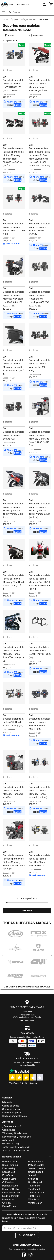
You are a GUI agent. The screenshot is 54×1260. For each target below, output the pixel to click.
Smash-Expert (35, 1171)
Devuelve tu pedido (27, 1065)
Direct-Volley (8, 1168)
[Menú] (3, 12)
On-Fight (6, 1202)
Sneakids (33, 1178)
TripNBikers (34, 1196)
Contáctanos (27, 1011)
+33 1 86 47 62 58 (27, 1020)
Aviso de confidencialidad (15, 1150)
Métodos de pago (11, 1143)
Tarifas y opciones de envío (16, 1147)
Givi (5, 76)
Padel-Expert (9, 1206)
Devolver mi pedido (12, 1112)
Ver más (27, 910)
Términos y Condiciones (14, 1133)
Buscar (16, 12)
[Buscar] (10, 12)
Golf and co (8, 1182)
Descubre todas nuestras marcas (27, 986)
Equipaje (14, 19)
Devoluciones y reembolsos (16, 1136)
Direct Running (10, 1165)
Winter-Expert (35, 1202)
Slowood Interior (36, 1168)
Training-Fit (34, 1185)
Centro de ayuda (10, 1105)
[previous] (2, 955)
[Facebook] (23, 1255)
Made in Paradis (10, 1196)
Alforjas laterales (28, 19)
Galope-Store (9, 1178)
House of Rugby (10, 1189)
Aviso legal (8, 1140)
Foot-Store (7, 1175)
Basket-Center (9, 1161)
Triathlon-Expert (36, 1192)
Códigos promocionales (14, 1116)
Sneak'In (32, 1175)
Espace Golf (8, 1171)
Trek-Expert (34, 1189)
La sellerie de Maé (11, 1192)
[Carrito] (51, 4)
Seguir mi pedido (11, 1109)
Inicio (5, 19)
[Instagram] (30, 1255)
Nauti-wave (8, 1199)
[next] (52, 955)
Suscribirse (27, 1235)
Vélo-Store (33, 1199)
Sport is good (35, 1182)
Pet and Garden (36, 1165)
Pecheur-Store (35, 1161)
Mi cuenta (7, 1102)
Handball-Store (10, 1185)
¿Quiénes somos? (11, 1126)
